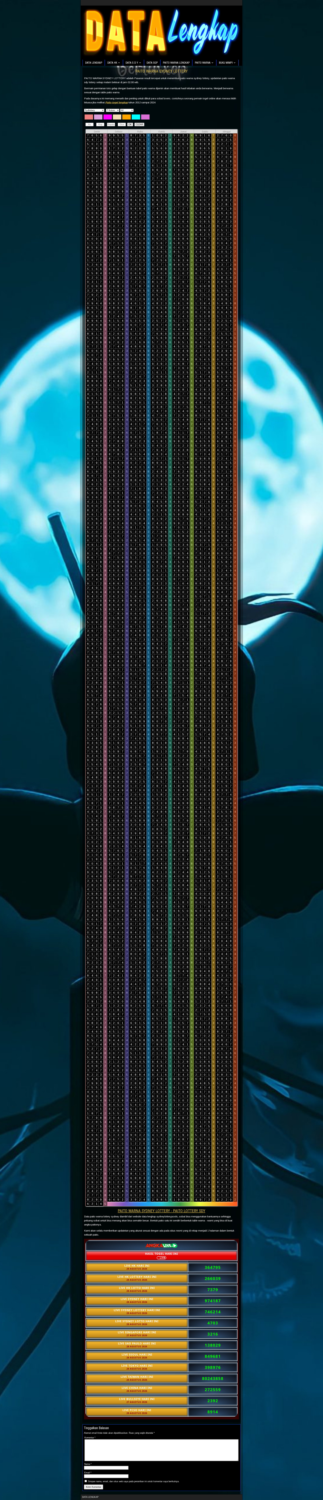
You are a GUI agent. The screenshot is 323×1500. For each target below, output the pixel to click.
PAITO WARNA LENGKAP (176, 62)
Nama (88, 1464)
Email (87, 1472)
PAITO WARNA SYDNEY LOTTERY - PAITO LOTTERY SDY (161, 1210)
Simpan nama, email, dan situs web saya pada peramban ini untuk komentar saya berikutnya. (133, 1481)
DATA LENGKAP (93, 62)
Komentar (89, 1437)
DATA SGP (152, 62)
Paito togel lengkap (116, 102)
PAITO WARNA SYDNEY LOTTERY (161, 71)
